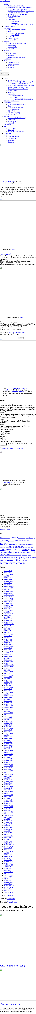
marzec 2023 (8, 601)
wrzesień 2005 (8, 867)
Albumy (10, 18)
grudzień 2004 (8, 882)
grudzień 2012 (8, 802)
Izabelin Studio (12, 47)
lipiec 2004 (7, 890)
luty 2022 (7, 617)
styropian (24, 555)
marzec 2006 (8, 856)
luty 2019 (7, 678)
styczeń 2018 (8, 701)
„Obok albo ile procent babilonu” (18, 14)
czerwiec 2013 (8, 791)
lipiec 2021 (7, 629)
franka (5, 540)
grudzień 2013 (8, 781)
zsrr (25, 563)
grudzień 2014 (8, 760)
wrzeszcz (9, 560)
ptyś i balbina (15, 552)
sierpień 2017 (8, 709)
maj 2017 (7, 714)
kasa (27, 544)
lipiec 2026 (7, 572)
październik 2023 (9, 595)
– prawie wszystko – (14, 62)
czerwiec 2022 (8, 610)
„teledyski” (11, 55)
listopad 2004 (8, 884)
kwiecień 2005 (8, 875)
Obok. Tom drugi (9, 181)
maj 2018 (7, 694)
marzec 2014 (8, 776)
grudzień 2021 (8, 620)
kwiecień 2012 (8, 815)
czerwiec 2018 (8, 692)
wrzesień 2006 (8, 846)
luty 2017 (7, 719)
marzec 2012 (8, 817)
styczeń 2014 (8, 779)
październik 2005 (9, 865)
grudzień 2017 (8, 702)
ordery (2, 549)
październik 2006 (9, 844)
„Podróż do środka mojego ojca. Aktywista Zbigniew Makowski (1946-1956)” (21, 11)
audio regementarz (17, 21)
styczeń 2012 (8, 820)
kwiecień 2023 (8, 600)
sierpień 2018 (8, 689)
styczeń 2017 (8, 721)
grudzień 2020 (8, 641)
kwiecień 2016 (8, 737)
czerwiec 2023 (8, 598)
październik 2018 (9, 685)
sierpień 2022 (8, 607)
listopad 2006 (8, 843)
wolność (2, 560)
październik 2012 (9, 805)
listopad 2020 (8, 642)
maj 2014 (7, 772)
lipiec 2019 (7, 670)
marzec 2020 (8, 656)
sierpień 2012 (8, 808)
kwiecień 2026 (8, 577)
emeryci (32, 538)
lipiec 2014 (7, 769)
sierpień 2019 (8, 668)
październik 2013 (9, 784)
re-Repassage (12, 45)
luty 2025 (7, 584)
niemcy (25, 547)
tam (21, 317)
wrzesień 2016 (8, 728)
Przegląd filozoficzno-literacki (17, 29)
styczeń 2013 (8, 800)
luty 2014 (7, 778)
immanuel (11, 48)
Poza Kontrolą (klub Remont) (17, 43)
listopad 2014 (8, 762)
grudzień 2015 (8, 743)
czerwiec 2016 (8, 733)
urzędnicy (21, 557)
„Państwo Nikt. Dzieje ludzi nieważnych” (20, 7)
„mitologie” (11, 65)
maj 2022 (7, 612)
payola (8, 549)
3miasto (14, 537)
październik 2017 (9, 706)
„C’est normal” (11, 448)
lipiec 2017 (7, 711)
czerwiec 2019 (8, 672)
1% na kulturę (5, 538)
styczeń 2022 (8, 619)
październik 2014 (9, 764)
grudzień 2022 (8, 603)
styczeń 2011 (8, 841)
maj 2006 (7, 853)
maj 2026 (7, 576)
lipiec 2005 (7, 870)
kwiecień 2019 (8, 675)
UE (14, 557)
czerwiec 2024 (8, 588)
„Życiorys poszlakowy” (11, 1004)
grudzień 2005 (8, 861)
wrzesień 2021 (8, 625)
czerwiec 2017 (8, 713)
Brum (9, 31)
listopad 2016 (8, 725)
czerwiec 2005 (8, 872)
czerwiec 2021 (8, 631)
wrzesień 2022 (8, 605)
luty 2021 (7, 637)
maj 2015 (7, 752)
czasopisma (7, 28)
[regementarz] (12, 19)
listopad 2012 (8, 803)
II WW (6, 544)
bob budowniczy (22, 538)
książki (6, 4)
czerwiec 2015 (8, 750)
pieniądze (19, 549)
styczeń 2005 (8, 880)
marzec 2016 (8, 738)
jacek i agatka (15, 544)
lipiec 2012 (7, 810)
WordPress (11, 899)
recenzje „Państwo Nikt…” (20, 9)
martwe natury (12, 53)
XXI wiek (18, 560)
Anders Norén (12, 902)
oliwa (32, 547)
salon (11, 555)
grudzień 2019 (8, 661)
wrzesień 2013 (8, 786)
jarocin (23, 544)
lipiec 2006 (7, 849)
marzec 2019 (8, 677)
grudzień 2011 (8, 822)
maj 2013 (7, 793)
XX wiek (25, 560)
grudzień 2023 (8, 591)
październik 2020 (9, 644)
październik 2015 (9, 745)
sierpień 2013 (8, 788)
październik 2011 (9, 825)
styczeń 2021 (8, 639)
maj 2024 (7, 589)
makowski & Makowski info (24, 24)
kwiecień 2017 (8, 716)
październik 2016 (9, 726)
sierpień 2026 (8, 571)
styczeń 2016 (8, 742)
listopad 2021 (8, 622)
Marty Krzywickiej (18, 391)
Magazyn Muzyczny (14, 38)
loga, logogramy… (13, 64)
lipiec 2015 (7, 749)
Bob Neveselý (5, 254)
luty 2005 (7, 878)
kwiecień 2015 (8, 754)
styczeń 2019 (8, 680)
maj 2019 (7, 673)
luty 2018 (7, 699)
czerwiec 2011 (8, 832)
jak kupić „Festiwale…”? (11, 26)
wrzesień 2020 (8, 646)
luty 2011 (7, 839)
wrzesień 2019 (8, 666)
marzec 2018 (8, 697)
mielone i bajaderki (4, 547)
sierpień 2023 (8, 596)
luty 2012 (7, 819)
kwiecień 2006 (8, 855)
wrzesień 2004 (8, 887)
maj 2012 (7, 813)
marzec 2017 (8, 718)
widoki (6, 52)
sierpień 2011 (8, 829)
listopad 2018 (8, 684)
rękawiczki (22, 552)
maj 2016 (7, 735)
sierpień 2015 (8, 747)
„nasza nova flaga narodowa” (17, 57)
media (31, 544)
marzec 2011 (8, 837)
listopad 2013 (8, 783)
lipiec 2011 (7, 831)
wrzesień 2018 (8, 687)
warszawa (31, 557)
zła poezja (11, 67)
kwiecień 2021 (8, 634)
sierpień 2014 (8, 767)
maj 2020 (7, 653)
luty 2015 (7, 757)
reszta (5, 60)
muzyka (6, 41)
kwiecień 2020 (8, 654)
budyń (28, 538)
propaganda (5, 552)
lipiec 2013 (7, 790)
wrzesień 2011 (8, 827)
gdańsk (11, 541)
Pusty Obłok (15, 35)
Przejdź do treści (5, 1)
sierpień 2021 (8, 627)
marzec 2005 (8, 877)
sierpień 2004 (8, 889)
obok (29, 547)
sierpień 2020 (8, 648)
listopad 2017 (8, 704)
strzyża (19, 555)
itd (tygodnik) (12, 40)
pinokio (25, 549)
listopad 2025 (8, 583)
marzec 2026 (8, 579)
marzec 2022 (8, 615)
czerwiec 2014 (8, 771)
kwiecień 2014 (8, 774)
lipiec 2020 (7, 649)
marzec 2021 (8, 636)
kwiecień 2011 (8, 836)
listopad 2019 (8, 663)
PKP (29, 549)
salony (15, 555)
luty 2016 (7, 740)
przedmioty (7, 50)
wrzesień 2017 (8, 707)
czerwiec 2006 (8, 851)
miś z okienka (16, 546)
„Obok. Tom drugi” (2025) (16, 6)
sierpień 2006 (8, 848)
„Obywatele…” (10, 895)
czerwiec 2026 (8, 574)
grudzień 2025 (8, 581)
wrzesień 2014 (8, 766)
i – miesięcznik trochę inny (16, 33)
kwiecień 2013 (8, 795)
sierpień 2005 (8, 868)
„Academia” (7, 59)
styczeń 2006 (8, 860)
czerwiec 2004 (8, 892)
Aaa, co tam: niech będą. (12, 965)
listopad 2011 (8, 824)
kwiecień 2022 (8, 613)
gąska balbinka (21, 540)
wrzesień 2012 (8, 807)
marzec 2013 (8, 796)
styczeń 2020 (8, 660)
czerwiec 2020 (8, 651)
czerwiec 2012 (8, 812)
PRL (33, 549)
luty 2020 (7, 658)
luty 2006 (7, 858)
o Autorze (14, 23)
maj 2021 (7, 632)
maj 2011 (6, 834)
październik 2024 (9, 586)
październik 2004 (9, 885)
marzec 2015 (8, 755)
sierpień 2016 (8, 730)
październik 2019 (9, 665)
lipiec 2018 (7, 690)
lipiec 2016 (7, 731)
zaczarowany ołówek (12, 562)
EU (1, 541)
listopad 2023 (8, 593)
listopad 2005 (8, 863)
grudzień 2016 (8, 723)
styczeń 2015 (8, 759)
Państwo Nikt (13, 549)
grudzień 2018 (8, 682)
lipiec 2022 (7, 608)
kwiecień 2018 (8, 695)
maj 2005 (7, 873)
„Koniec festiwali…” (14, 16)
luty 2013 (7, 798)
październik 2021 (9, 624)
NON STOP (11, 36)
